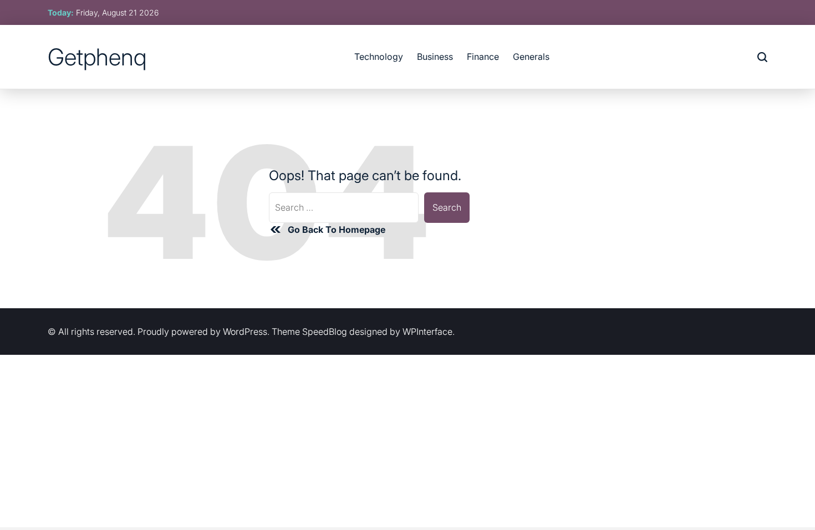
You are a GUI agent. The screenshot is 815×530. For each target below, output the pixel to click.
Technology (378, 56)
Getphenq (97, 57)
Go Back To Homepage (336, 229)
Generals (531, 56)
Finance (483, 56)
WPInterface (427, 331)
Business (435, 56)
